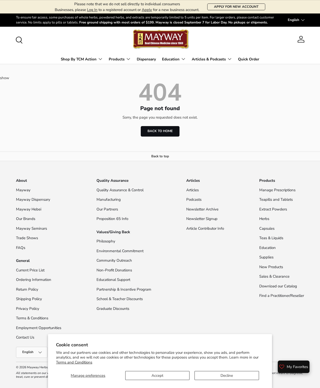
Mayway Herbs (37, 367)
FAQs (20, 247)
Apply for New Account (236, 6)
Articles (192, 190)
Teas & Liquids (271, 237)
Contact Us (25, 337)
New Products (271, 266)
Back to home (160, 131)
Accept (157, 375)
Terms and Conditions (74, 362)
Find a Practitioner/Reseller (281, 295)
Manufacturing (108, 199)
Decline (226, 375)
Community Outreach (114, 260)
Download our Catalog (278, 286)
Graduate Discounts (112, 308)
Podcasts (194, 199)
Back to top (160, 156)
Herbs (264, 218)
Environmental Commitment (120, 250)
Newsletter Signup (202, 218)
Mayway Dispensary (33, 199)
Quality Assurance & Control (120, 190)
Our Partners (107, 209)
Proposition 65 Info (112, 218)
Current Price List (30, 270)
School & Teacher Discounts (119, 298)
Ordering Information (33, 279)
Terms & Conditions (32, 318)
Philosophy (105, 241)
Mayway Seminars (31, 228)
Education (171, 59)
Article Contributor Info (205, 228)
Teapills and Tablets (276, 199)
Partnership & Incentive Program (123, 289)
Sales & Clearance (274, 276)
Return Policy (27, 289)
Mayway (23, 190)
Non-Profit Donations (114, 270)
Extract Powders (273, 209)
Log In (92, 9)
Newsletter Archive (202, 209)
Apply (147, 9)
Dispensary (146, 59)
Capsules (266, 228)
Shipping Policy (29, 298)
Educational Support (113, 279)
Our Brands (25, 218)
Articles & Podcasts (209, 59)
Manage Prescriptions (277, 190)
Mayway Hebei (28, 209)
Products (116, 59)
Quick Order (248, 59)
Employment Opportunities (38, 327)
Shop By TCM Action (78, 59)
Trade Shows (27, 237)
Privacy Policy (27, 308)
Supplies (266, 257)
